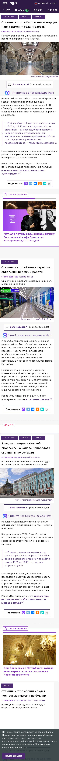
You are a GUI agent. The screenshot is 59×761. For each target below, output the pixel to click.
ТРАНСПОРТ (9, 16)
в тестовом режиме (37, 399)
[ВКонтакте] (35, 183)
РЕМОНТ (38, 16)
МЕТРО (25, 16)
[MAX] (26, 183)
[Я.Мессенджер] (44, 183)
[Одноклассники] (40, 183)
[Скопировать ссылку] (49, 184)
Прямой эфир (47, 4)
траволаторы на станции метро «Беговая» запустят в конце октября (25, 599)
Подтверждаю (13, 756)
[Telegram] (30, 183)
